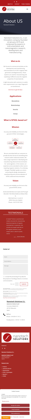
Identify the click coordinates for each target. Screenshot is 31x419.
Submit (24, 284)
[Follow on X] (14, 2)
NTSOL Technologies (7, 372)
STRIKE (4, 376)
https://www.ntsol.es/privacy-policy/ (9, 297)
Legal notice (21, 416)
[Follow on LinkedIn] (17, 2)
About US (10, 4)
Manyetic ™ (5, 374)
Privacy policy (16, 416)
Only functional (15, 409)
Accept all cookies (15, 405)
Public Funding (26, 4)
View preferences (15, 413)
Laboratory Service (7, 368)
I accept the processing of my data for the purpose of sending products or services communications (15, 279)
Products (5, 366)
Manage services (5, 401)
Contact (17, 4)
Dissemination (6, 370)
